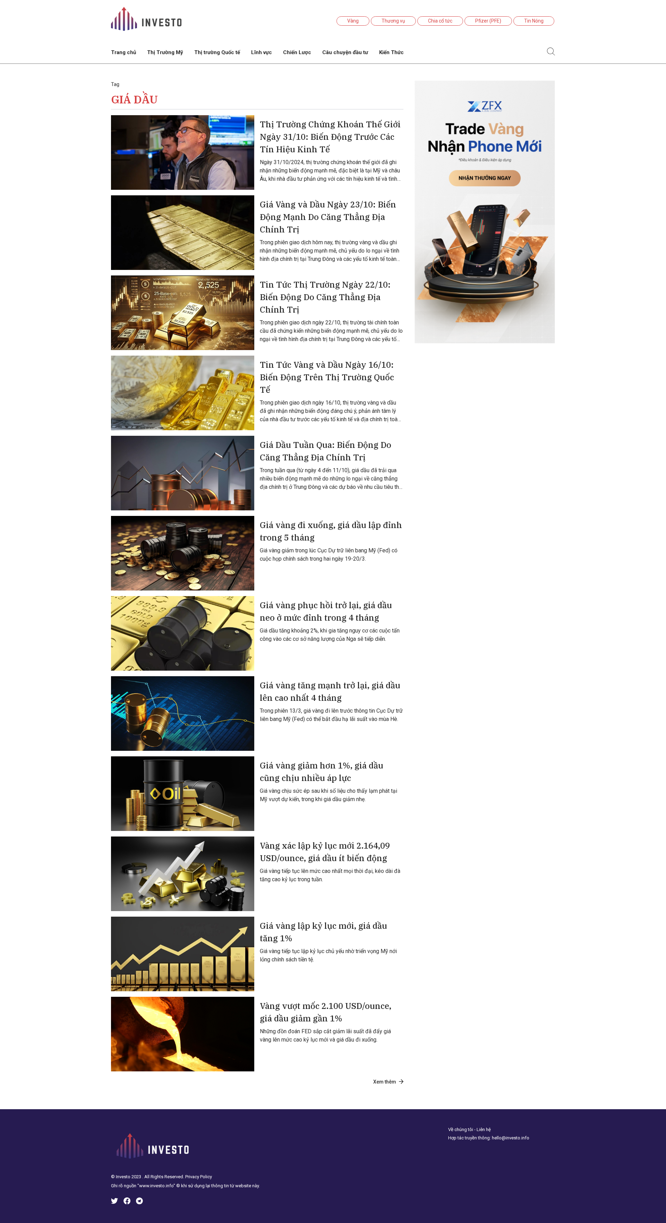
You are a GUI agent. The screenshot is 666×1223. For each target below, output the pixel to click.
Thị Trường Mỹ (165, 52)
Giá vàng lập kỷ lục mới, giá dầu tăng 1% (323, 932)
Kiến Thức (391, 52)
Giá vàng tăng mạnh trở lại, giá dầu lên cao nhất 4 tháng (330, 691)
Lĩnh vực (261, 52)
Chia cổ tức (440, 21)
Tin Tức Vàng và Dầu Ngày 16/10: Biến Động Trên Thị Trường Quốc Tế (327, 377)
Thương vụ (393, 21)
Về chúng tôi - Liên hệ (469, 1129)
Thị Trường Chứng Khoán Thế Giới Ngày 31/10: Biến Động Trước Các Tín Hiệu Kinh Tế (330, 137)
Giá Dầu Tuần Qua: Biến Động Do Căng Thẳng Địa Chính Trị (325, 451)
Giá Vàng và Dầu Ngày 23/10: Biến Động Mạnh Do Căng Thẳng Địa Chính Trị (328, 217)
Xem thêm (384, 1082)
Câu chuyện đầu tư (345, 52)
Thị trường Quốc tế (217, 52)
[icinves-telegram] (139, 1202)
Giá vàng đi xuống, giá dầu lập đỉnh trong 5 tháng (331, 531)
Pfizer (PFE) (488, 21)
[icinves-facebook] (126, 1202)
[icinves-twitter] (114, 1202)
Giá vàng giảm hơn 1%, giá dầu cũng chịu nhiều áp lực (321, 771)
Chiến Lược (297, 52)
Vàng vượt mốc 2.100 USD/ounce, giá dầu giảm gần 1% (325, 1012)
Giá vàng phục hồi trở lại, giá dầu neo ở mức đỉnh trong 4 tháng (326, 611)
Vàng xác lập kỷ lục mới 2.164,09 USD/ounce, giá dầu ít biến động (325, 852)
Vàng (353, 21)
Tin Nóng (534, 21)
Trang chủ (123, 52)
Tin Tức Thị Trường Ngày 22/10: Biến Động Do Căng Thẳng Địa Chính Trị (325, 297)
